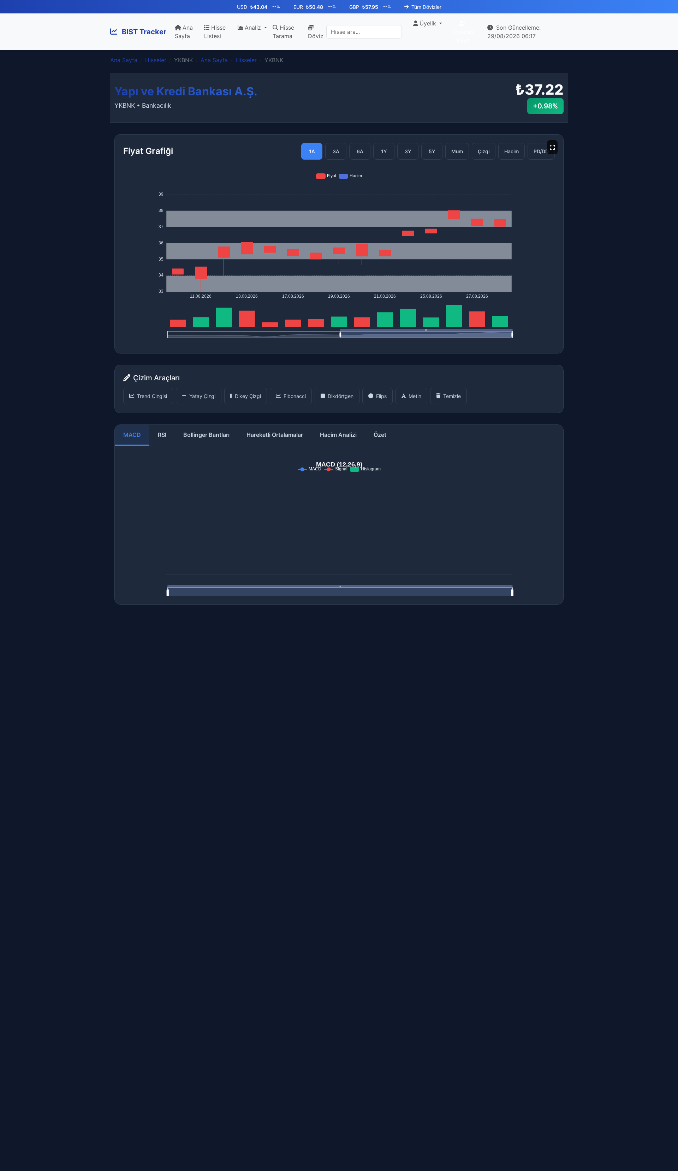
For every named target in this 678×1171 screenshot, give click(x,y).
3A (336, 151)
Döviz (315, 36)
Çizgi (483, 151)
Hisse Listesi (215, 32)
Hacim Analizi (338, 434)
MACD (132, 434)
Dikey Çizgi (248, 396)
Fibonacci (295, 396)
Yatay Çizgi (202, 396)
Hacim (511, 151)
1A (312, 151)
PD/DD (541, 151)
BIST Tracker (143, 32)
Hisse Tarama (283, 32)
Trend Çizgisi (152, 396)
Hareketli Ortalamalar (274, 434)
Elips (381, 396)
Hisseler (155, 60)
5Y (432, 151)
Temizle (452, 396)
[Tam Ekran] (552, 147)
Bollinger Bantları (206, 434)
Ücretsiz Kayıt (463, 36)
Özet (380, 434)
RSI (162, 434)
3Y (408, 151)
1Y (384, 151)
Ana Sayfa (184, 32)
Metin (415, 396)
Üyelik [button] (429, 23)
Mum (457, 151)
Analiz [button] (254, 27)
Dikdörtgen (340, 396)
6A (360, 151)
